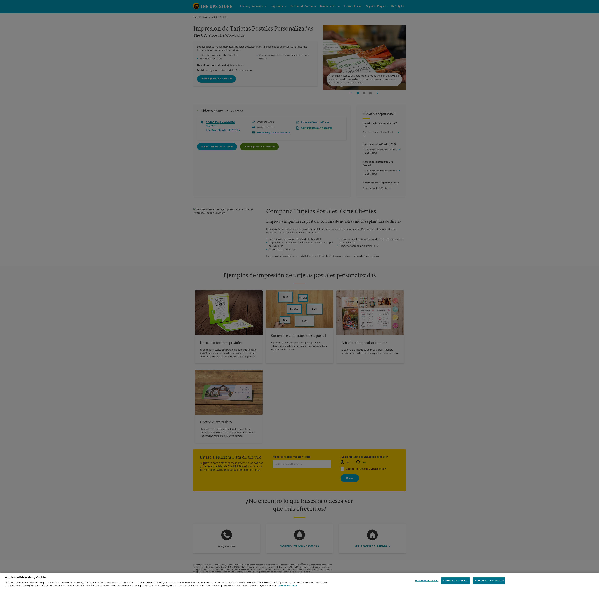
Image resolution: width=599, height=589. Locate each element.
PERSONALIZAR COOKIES (426, 581)
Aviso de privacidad (287, 586)
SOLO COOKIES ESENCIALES (456, 581)
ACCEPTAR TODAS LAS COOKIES (489, 581)
